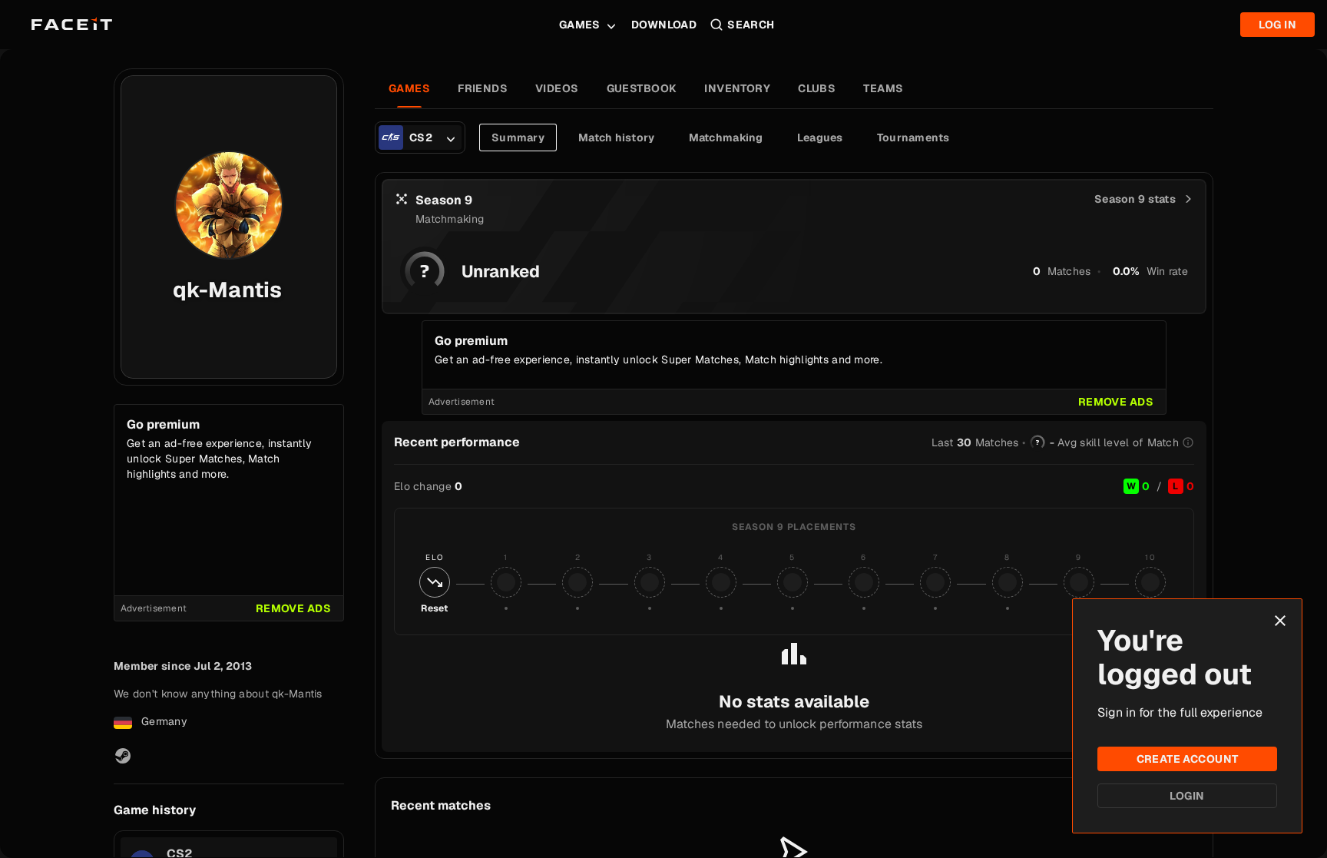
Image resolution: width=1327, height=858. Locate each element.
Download (664, 24)
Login (1187, 796)
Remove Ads (293, 608)
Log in (1277, 24)
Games (580, 24)
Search (751, 24)
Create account (1188, 759)
